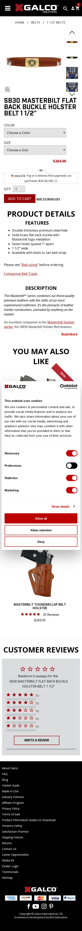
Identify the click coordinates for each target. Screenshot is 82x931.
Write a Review (36, 740)
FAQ (5, 774)
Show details (61, 506)
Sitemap (7, 878)
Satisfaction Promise (15, 831)
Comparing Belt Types (20, 274)
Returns (7, 843)
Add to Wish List (48, 199)
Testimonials (10, 872)
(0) (37, 695)
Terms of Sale (11, 814)
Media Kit (8, 860)
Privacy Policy (11, 808)
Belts (35, 22)
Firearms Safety (12, 826)
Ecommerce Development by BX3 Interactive (41, 917)
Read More (69, 334)
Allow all (41, 518)
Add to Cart (19, 198)
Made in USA (10, 791)
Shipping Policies (12, 837)
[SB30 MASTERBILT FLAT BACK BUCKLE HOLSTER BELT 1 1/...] (34, 63)
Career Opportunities (15, 854)
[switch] (71, 466)
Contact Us (9, 849)
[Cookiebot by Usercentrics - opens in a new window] (60, 386)
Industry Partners (13, 797)
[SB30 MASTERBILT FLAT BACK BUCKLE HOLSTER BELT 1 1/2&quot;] (72, 47)
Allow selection (41, 530)
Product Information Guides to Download (29, 820)
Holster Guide (11, 785)
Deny (41, 541)
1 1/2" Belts (56, 22)
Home (19, 22)
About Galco (10, 768)
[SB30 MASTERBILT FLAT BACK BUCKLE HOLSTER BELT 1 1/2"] (7, 89)
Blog (5, 780)
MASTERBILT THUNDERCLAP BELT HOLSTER (40, 606)
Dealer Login (10, 866)
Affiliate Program (13, 803)
